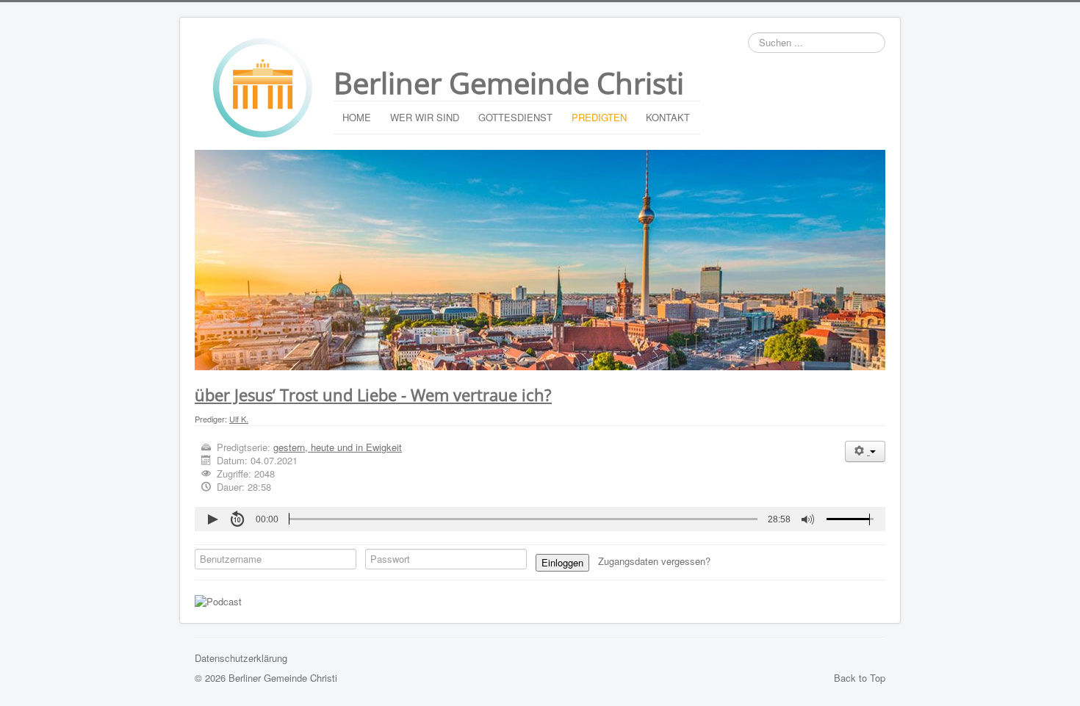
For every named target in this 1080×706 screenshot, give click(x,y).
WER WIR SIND (424, 117)
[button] (212, 519)
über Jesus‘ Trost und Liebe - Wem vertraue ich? (373, 394)
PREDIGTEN (599, 117)
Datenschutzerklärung (241, 658)
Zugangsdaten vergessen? (655, 561)
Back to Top (859, 678)
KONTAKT (668, 117)
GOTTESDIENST (515, 117)
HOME (356, 117)
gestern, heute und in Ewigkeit (337, 447)
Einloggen (562, 562)
